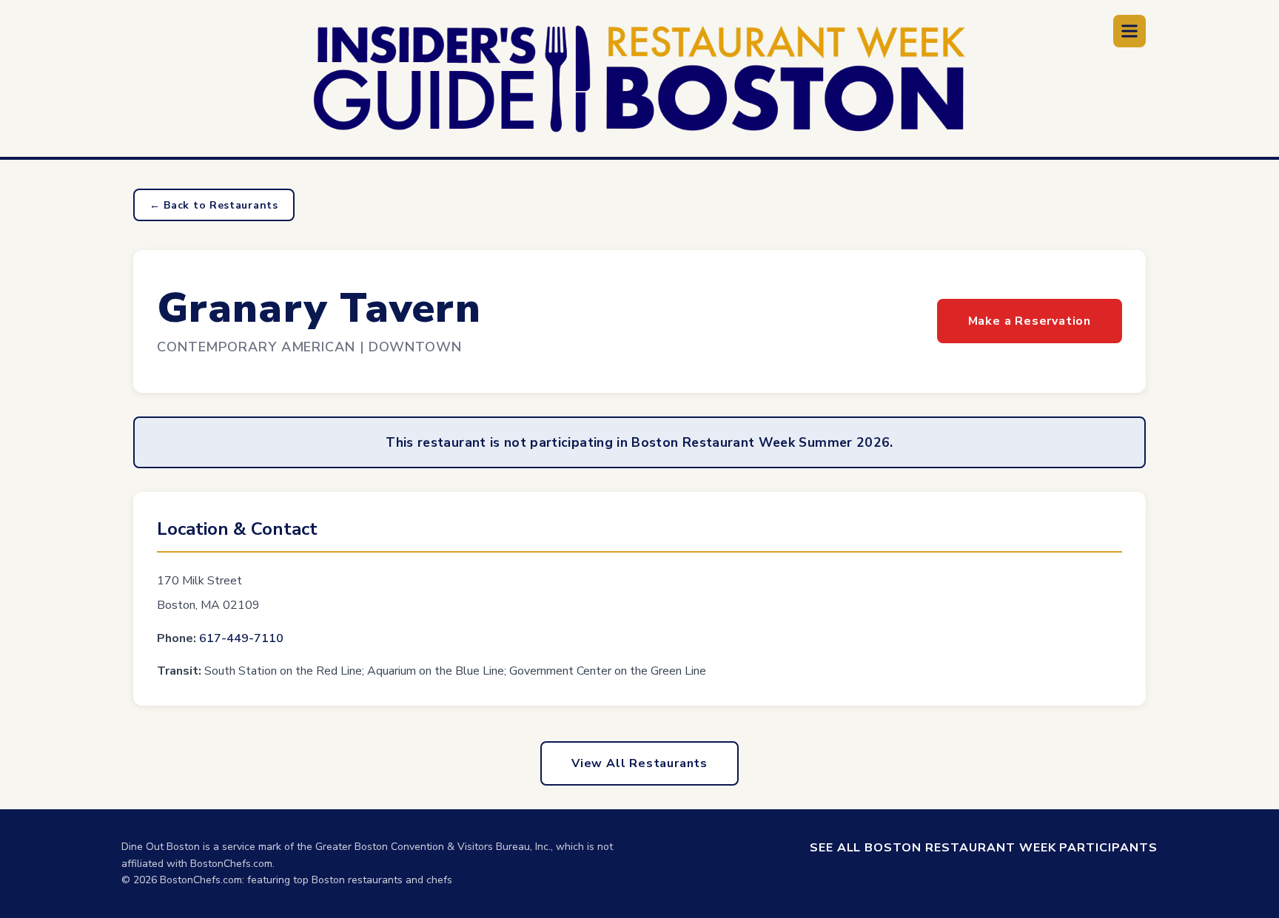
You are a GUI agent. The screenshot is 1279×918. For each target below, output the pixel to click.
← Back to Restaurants (214, 205)
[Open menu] (1129, 31)
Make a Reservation (1029, 321)
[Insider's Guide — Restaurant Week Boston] (639, 79)
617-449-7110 (241, 638)
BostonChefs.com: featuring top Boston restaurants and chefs (306, 880)
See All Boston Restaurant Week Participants (984, 848)
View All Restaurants (639, 763)
